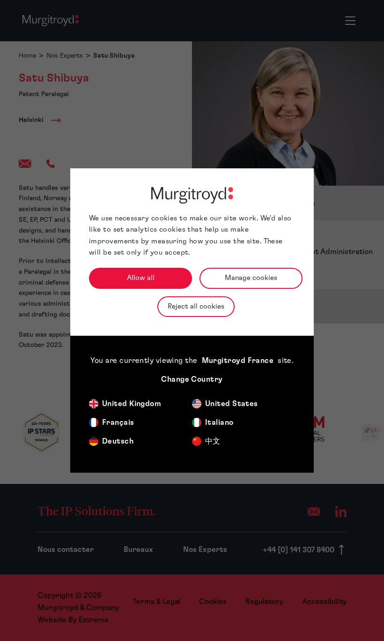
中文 (213, 441)
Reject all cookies (196, 306)
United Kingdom (131, 403)
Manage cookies (251, 277)
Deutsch (117, 441)
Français (118, 422)
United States (231, 403)
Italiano (219, 422)
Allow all (141, 277)
